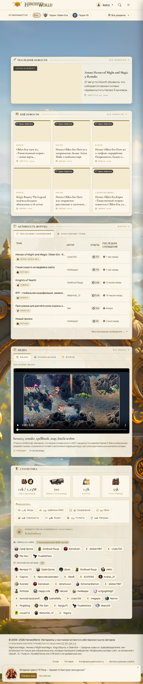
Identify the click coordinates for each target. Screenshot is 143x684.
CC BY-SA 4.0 (68, 643)
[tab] (33, 234)
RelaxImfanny (33, 533)
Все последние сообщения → (108, 331)
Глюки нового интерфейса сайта (35, 267)
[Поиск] (119, 5)
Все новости (117, 60)
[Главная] (32, 5)
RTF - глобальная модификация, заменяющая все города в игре (41, 292)
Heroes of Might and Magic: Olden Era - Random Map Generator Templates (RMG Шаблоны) (41, 254)
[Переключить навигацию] (128, 5)
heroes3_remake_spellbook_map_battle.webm (43, 438)
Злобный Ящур (75, 282)
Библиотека (24, 504)
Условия (69, 661)
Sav (69, 308)
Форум (122, 226)
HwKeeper (72, 269)
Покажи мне (28, 675)
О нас (56, 661)
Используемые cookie (121, 661)
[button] (105, 5)
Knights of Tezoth (26, 280)
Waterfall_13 (73, 295)
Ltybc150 (72, 256)
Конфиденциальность (91, 661)
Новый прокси (24, 318)
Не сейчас (45, 675)
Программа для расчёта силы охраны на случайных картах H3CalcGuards (41, 305)
